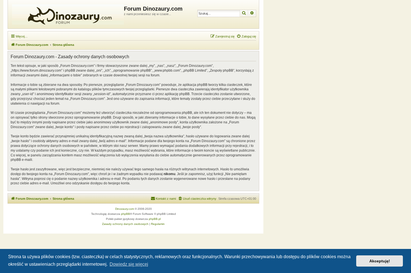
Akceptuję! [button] (379, 261)
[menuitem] (246, 36)
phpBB (125, 213)
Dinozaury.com (124, 208)
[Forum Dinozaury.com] (66, 14)
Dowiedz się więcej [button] (129, 264)
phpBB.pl (155, 218)
